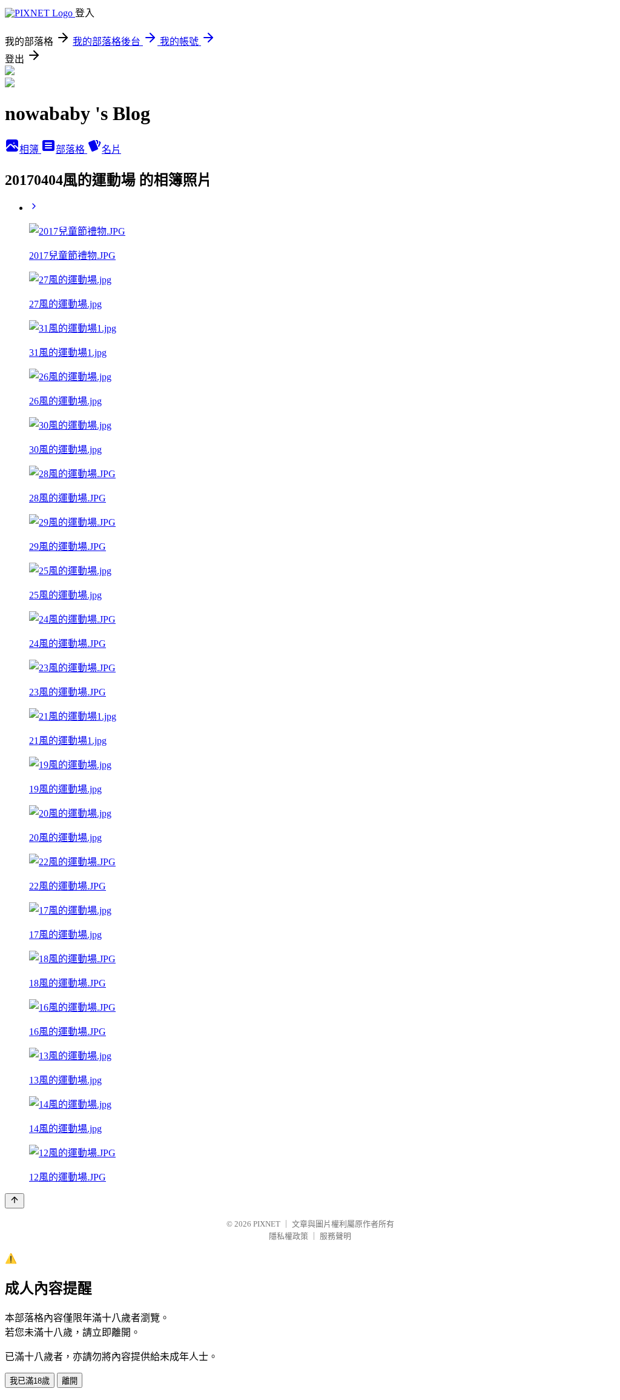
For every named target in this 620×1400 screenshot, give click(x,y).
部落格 (71, 149)
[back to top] (14, 1200)
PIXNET (266, 1223)
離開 (70, 1380)
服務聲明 (335, 1236)
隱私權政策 (288, 1236)
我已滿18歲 (30, 1380)
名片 (111, 149)
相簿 (30, 149)
